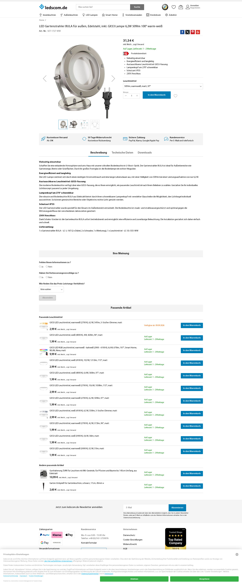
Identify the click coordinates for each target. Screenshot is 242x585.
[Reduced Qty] (126, 96)
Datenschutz (129, 535)
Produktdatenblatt (138, 54)
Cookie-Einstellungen (132, 540)
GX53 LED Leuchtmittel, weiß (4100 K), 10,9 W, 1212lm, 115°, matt (78, 360)
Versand (140, 44)
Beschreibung (98, 152)
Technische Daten (122, 152)
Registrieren (195, 8)
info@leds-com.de (149, 515)
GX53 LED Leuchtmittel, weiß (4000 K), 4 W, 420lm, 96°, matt (76, 335)
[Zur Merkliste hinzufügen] (176, 95)
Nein (50, 267)
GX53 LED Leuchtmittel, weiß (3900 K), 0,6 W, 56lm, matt (74, 436)
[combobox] (103, 7)
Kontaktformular (89, 543)
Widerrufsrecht (130, 544)
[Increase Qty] (137, 96)
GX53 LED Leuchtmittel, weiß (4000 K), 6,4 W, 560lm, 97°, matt (77, 373)
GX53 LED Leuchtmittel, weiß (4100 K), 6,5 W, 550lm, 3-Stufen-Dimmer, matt (83, 411)
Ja (42, 267)
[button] (44, 78)
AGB (125, 549)
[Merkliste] (174, 7)
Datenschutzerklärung (132, 518)
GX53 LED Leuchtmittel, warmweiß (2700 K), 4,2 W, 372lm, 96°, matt (79, 423)
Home (41, 20)
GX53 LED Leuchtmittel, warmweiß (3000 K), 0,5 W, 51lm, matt (77, 449)
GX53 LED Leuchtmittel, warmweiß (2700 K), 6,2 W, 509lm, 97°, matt (79, 398)
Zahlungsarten (46, 529)
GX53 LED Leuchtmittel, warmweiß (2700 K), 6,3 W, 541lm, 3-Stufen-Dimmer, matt (86, 323)
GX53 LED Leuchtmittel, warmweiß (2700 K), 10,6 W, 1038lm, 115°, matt (81, 386)
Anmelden (194, 6)
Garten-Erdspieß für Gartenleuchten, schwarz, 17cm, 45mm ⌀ (77, 483)
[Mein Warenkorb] (181, 7)
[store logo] (53, 6)
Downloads (145, 152)
